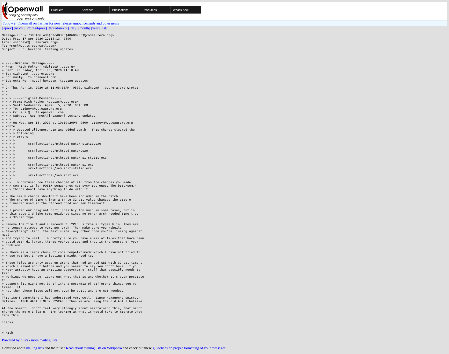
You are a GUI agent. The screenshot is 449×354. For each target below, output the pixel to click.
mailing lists (35, 348)
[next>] (19, 28)
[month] (84, 28)
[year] (95, 28)
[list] (104, 28)
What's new (180, 10)
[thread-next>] (58, 28)
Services (88, 10)
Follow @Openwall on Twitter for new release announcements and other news (61, 23)
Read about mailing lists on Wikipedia (94, 348)
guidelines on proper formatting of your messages (189, 348)
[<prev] (7, 28)
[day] (73, 28)
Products (57, 10)
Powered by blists (15, 340)
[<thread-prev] (36, 28)
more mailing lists (44, 340)
